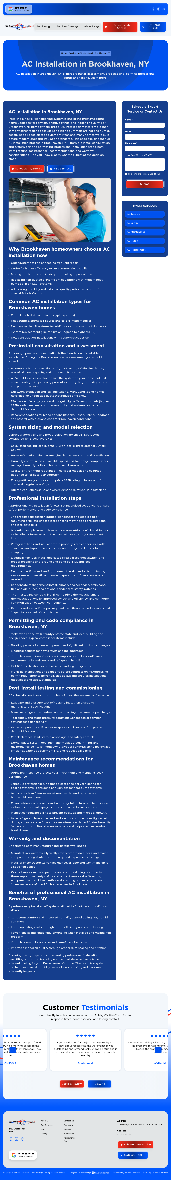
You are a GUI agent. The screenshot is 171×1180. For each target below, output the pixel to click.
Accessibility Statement (150, 1173)
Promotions (68, 1134)
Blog (43, 1129)
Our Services (47, 1125)
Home (64, 53)
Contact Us (68, 1121)
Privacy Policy (118, 1173)
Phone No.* (131, 143)
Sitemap (164, 1173)
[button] (44, 27)
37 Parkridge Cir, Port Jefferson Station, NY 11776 (139, 1124)
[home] (19, 26)
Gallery (44, 1134)
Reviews (67, 1129)
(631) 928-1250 (124, 1134)
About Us (45, 1121)
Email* (128, 131)
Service (72, 53)
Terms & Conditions (151, 174)
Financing (68, 1125)
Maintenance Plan (69, 1139)
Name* (129, 120)
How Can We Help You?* (138, 155)
